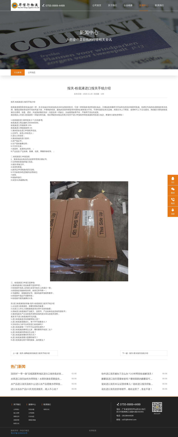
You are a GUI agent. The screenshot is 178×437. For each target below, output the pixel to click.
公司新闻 (31, 413)
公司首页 (96, 5)
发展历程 (16, 420)
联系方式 (16, 423)
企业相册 (128, 5)
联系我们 (159, 5)
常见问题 (31, 409)
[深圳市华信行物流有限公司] (25, 5)
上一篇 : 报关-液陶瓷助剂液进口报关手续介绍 (31, 353)
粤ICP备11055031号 (19, 433)
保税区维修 (32, 420)
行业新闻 (17, 72)
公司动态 (31, 72)
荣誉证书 (16, 416)
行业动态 (31, 416)
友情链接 (92, 430)
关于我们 (112, 5)
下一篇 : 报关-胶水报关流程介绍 (135, 353)
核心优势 (16, 413)
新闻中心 (143, 5)
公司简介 (16, 409)
